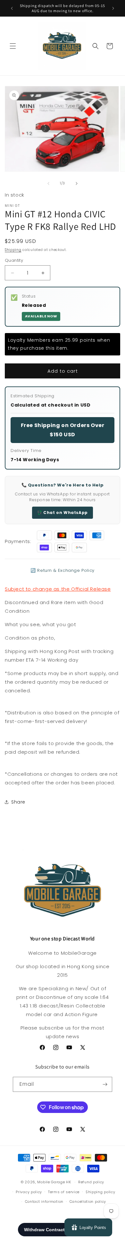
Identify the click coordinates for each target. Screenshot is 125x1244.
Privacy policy (29, 1191)
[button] (13, 46)
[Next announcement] (113, 8)
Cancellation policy (88, 1201)
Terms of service (63, 1191)
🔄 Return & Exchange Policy (62, 570)
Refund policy (91, 1182)
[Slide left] (48, 183)
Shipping (13, 249)
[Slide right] (77, 183)
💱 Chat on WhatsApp (62, 512)
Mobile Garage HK (54, 1182)
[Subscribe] (105, 1084)
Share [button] (18, 802)
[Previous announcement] (12, 8)
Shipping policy (100, 1191)
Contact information (44, 1201)
